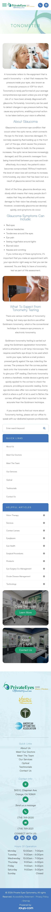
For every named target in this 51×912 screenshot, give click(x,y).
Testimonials (11, 488)
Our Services (11, 471)
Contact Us (11, 496)
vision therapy (12, 515)
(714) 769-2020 (25, 817)
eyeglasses (10, 538)
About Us (10, 446)
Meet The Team (13, 463)
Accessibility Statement (23, 896)
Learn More (25, 612)
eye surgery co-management (18, 569)
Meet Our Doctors (14, 455)
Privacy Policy (42, 896)
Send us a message (25, 805)
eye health (10, 546)
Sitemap (26, 900)
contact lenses (13, 530)
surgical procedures (14, 553)
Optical (9, 480)
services (9, 523)
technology (11, 584)
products (10, 561)
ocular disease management (18, 576)
